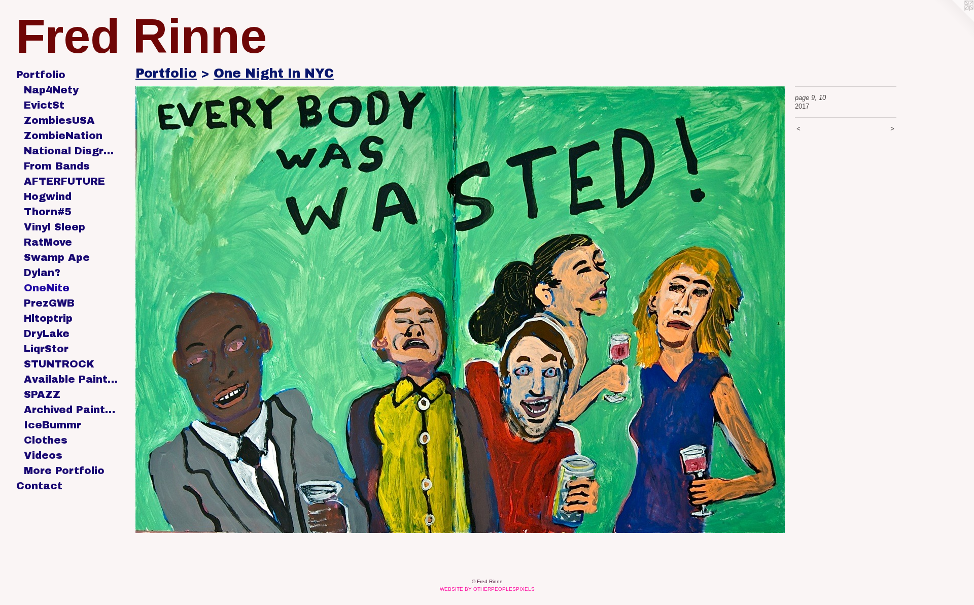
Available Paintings (71, 379)
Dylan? (42, 272)
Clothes (45, 440)
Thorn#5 (47, 211)
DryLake (46, 333)
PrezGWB (49, 303)
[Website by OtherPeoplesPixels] (953, 20)
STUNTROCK (59, 363)
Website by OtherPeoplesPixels (487, 589)
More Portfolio (64, 470)
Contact (39, 485)
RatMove (48, 242)
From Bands (57, 166)
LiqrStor (46, 348)
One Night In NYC (274, 73)
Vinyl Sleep (54, 226)
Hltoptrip (48, 318)
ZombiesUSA (59, 120)
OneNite (46, 287)
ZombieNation (63, 135)
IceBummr (52, 424)
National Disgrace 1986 (71, 150)
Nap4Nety (51, 89)
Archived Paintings (71, 409)
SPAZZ (42, 394)
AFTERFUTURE (64, 181)
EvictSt (44, 105)
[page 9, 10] (460, 309)
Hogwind (48, 196)
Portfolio (40, 74)
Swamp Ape (57, 257)
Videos (43, 455)
